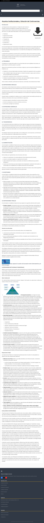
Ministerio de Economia (4, 512)
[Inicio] (20, 14)
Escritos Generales (4, 491)
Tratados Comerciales (4, 483)
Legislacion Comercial (4, 489)
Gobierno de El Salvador (6, 0)
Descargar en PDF (38, 37)
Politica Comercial (4, 485)
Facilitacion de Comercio (5, 487)
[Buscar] (41, 11)
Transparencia (3, 516)
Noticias (2, 493)
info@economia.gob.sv (4, 506)
